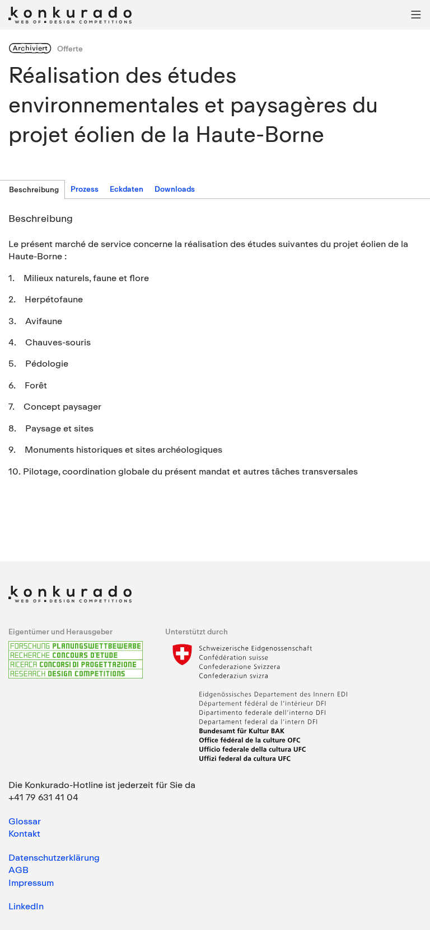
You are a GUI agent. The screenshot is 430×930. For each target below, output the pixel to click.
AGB (18, 869)
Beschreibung (34, 189)
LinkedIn (26, 906)
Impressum (31, 882)
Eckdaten (126, 188)
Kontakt (24, 833)
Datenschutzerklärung (54, 857)
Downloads (175, 188)
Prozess (85, 188)
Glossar (24, 821)
